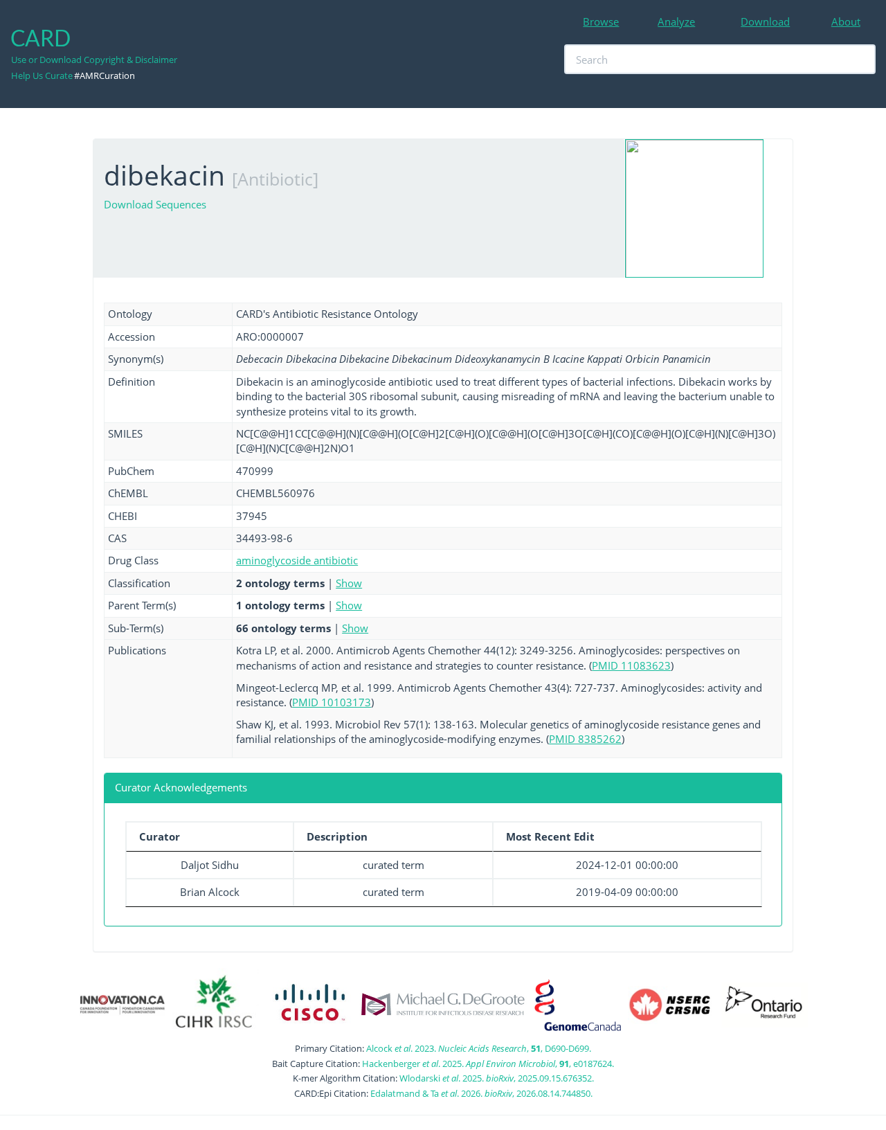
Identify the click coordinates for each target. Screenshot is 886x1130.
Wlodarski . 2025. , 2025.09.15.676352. (496, 1078)
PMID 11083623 (631, 665)
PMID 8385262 (585, 739)
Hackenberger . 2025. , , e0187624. (488, 1063)
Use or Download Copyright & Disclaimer (94, 59)
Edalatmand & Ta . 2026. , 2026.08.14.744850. (481, 1093)
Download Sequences (155, 204)
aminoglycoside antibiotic (297, 560)
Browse (601, 21)
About (845, 21)
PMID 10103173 (331, 702)
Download (765, 21)
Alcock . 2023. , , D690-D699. (478, 1048)
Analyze (676, 21)
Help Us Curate (42, 75)
